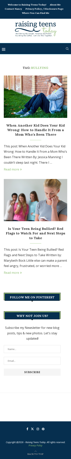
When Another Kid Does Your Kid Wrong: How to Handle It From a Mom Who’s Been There (35, 130)
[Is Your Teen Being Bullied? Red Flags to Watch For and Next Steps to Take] (35, 200)
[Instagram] (38, 429)
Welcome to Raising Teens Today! (27, 4)
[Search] (67, 48)
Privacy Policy (35, 445)
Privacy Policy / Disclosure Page (44, 8)
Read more (11, 169)
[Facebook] (27, 429)
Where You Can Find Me (35, 13)
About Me (55, 4)
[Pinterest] (43, 429)
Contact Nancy (13, 8)
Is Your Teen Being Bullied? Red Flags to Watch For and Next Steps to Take (35, 233)
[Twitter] (32, 429)
